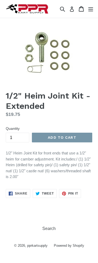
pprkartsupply (37, 246)
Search (49, 228)
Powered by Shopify (69, 246)
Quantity (13, 128)
